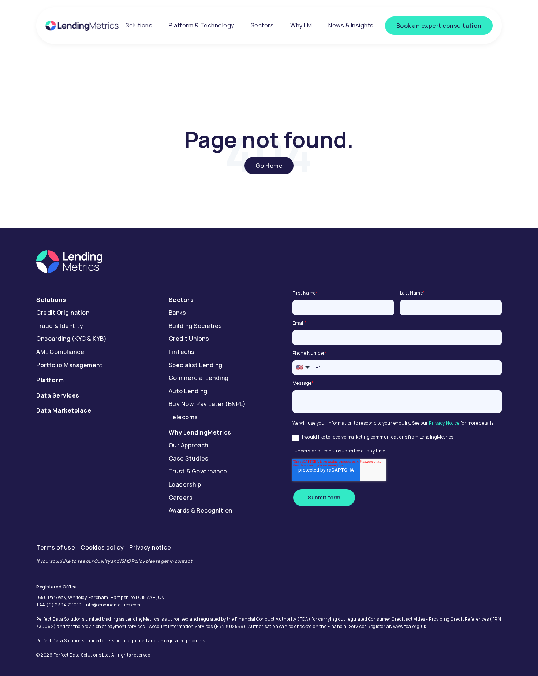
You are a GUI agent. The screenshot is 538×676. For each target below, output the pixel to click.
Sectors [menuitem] (262, 25)
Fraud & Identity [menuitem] (59, 326)
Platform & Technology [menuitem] (201, 25)
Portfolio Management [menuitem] (69, 365)
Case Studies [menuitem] (189, 458)
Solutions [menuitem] (139, 25)
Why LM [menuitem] (301, 25)
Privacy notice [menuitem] (150, 547)
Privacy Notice (444, 423)
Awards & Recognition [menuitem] (200, 510)
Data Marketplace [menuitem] (63, 410)
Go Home (269, 166)
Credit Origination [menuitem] (62, 313)
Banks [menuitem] (177, 313)
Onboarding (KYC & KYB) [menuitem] (71, 339)
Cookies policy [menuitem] (102, 547)
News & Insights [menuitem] (351, 25)
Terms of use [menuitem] (55, 547)
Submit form (324, 497)
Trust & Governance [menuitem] (198, 471)
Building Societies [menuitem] (195, 326)
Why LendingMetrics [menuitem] (200, 432)
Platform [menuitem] (50, 380)
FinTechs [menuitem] (182, 352)
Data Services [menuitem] (57, 395)
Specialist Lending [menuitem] (196, 365)
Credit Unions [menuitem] (189, 339)
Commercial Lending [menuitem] (199, 378)
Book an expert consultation (439, 26)
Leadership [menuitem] (185, 484)
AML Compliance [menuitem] (60, 352)
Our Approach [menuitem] (188, 445)
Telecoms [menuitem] (183, 417)
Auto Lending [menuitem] (188, 391)
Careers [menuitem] (181, 498)
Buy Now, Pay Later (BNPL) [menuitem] (207, 404)
